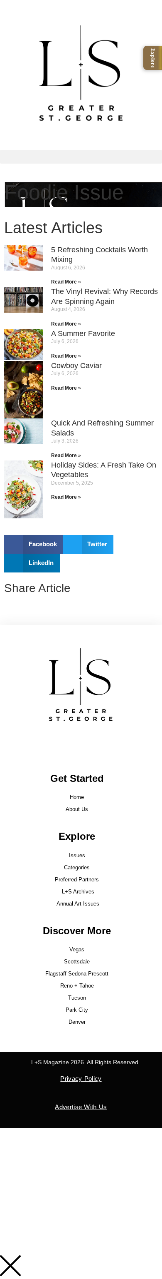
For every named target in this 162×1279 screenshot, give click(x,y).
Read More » (66, 282)
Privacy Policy (80, 1078)
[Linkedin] (101, 742)
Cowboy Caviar (76, 365)
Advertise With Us (81, 1106)
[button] (81, 157)
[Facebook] (61, 742)
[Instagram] (81, 742)
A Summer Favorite (83, 333)
